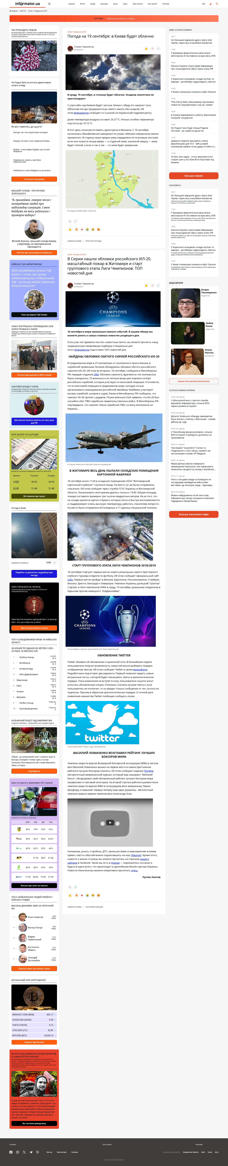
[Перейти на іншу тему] (210, 3)
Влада (92, 4)
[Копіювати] (158, 48)
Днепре (115, 862)
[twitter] (24, 1152)
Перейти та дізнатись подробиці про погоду (34, 574)
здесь (134, 870)
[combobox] (51, 562)
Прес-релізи (138, 4)
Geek (203, 1152)
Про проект (152, 4)
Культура (104, 4)
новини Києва (74, 241)
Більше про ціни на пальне (34, 885)
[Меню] (49, 4)
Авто (216, 1152)
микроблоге (140, 669)
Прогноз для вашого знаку (34, 628)
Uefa (70, 579)
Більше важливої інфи (194, 514)
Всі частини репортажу (34, 1123)
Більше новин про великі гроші (34, 968)
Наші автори (62, 1152)
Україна (71, 4)
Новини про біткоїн (34, 1042)
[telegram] (30, 1152)
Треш (125, 4)
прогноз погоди (94, 241)
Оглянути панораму (34, 179)
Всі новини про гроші (34, 496)
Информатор (81, 112)
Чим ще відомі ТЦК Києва (34, 314)
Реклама (165, 4)
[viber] (37, 1152)
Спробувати (34, 771)
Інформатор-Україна (190, 1152)
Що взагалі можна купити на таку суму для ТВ (34, 421)
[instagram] (17, 1152)
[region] (34, 569)
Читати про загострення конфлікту (34, 252)
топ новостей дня (94, 907)
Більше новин (194, 175)
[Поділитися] (152, 48)
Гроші (115, 4)
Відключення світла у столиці (120, 18)
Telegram (136, 855)
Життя (82, 4)
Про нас (49, 1152)
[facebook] (11, 1152)
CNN (96, 374)
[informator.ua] (28, 4)
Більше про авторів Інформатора (194, 381)
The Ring (148, 770)
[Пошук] (217, 3)
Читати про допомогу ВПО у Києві (34, 375)
